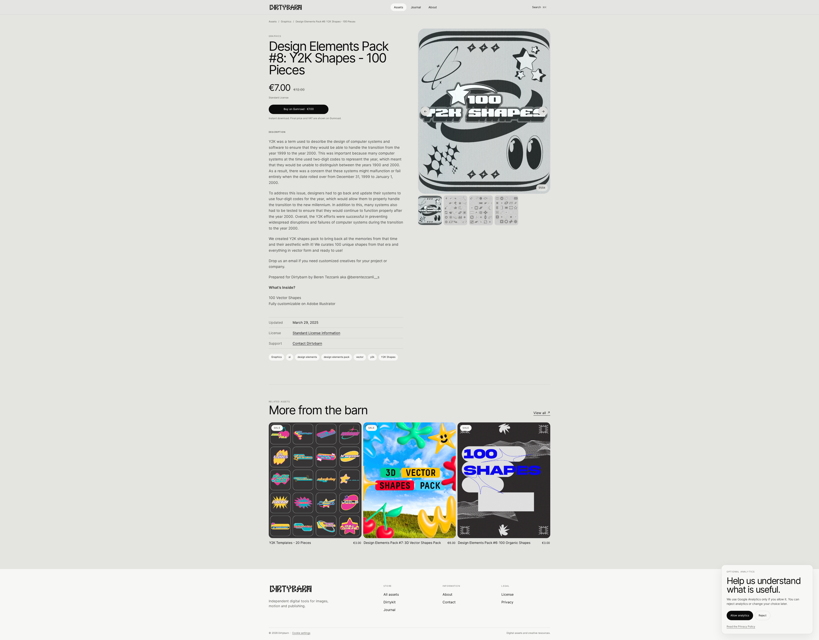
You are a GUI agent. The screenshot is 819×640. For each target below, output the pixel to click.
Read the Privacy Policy (741, 626)
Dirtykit (389, 602)
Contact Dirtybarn (307, 343)
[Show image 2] (456, 210)
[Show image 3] (481, 210)
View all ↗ (541, 413)
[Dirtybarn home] (285, 7)
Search (539, 7)
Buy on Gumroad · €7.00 (299, 109)
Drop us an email (283, 261)
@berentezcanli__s (363, 277)
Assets (398, 7)
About (432, 7)
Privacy (507, 602)
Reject (763, 615)
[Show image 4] (506, 210)
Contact (449, 602)
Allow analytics (739, 615)
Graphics (286, 21)
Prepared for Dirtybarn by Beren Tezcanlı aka (307, 277)
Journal (416, 7)
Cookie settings (301, 632)
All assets (391, 594)
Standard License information (316, 333)
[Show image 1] (430, 210)
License (507, 594)
